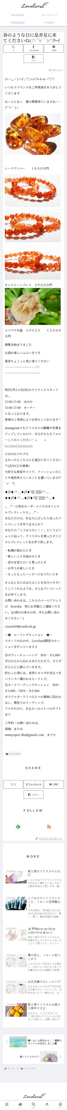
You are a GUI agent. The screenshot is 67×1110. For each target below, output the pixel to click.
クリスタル (14, 753)
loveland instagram (19, 446)
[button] (34, 58)
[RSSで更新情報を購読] (49, 826)
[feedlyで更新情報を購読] (18, 826)
